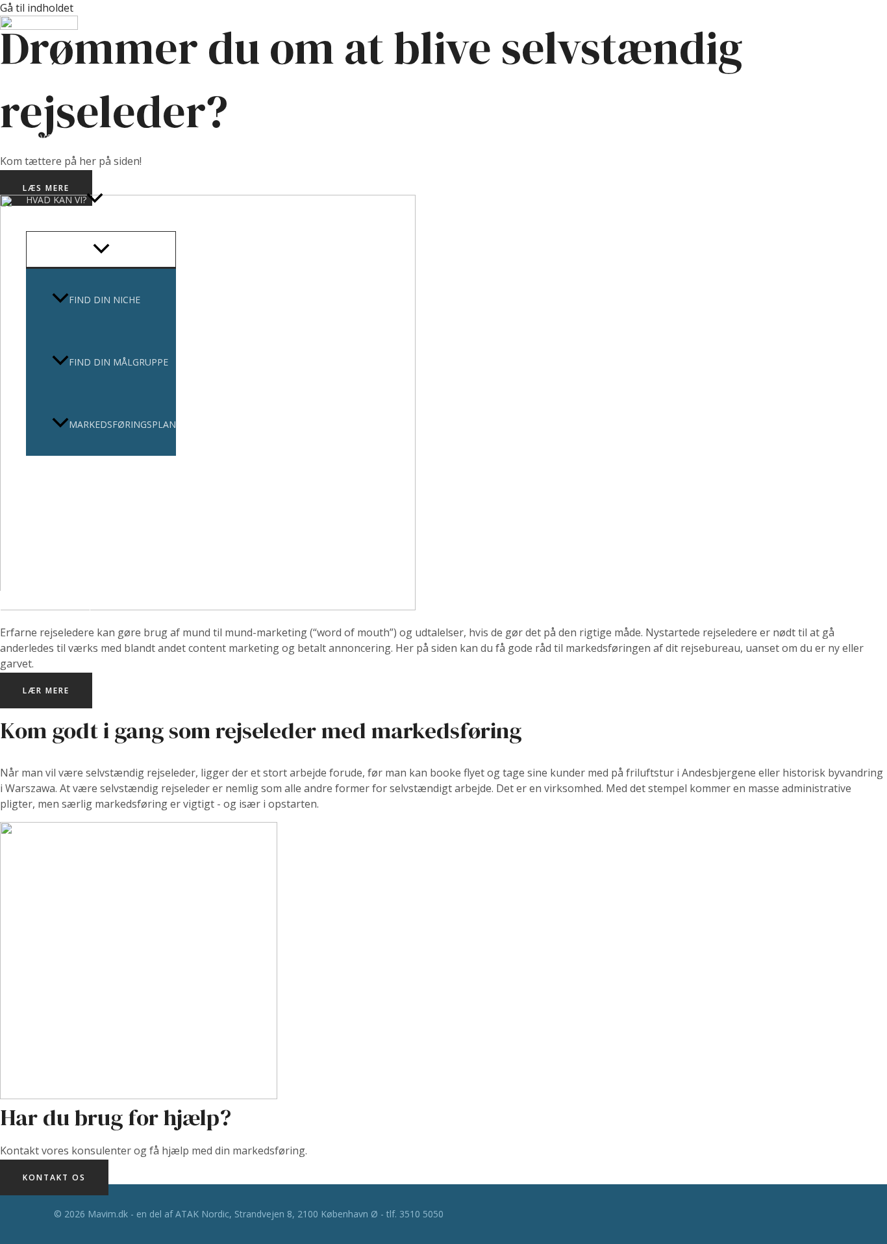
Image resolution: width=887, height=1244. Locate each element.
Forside (45, 75)
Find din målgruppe (118, 362)
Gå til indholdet (36, 8)
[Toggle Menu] (101, 249)
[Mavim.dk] (39, 26)
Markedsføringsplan (122, 424)
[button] (94, 200)
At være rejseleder (72, 137)
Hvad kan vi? (56, 199)
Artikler (47, 486)
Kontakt (47, 549)
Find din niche (104, 299)
